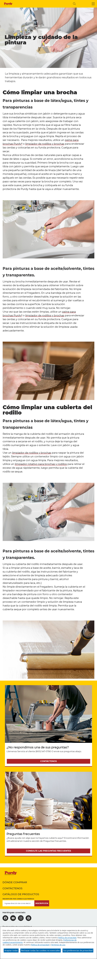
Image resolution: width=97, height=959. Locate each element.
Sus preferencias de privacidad (78, 950)
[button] (93, 4)
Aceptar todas (11, 950)
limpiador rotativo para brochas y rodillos (41, 464)
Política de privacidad (67, 937)
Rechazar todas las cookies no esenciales (40, 950)
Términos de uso (58, 945)
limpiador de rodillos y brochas (44, 143)
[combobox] (50, 4)
